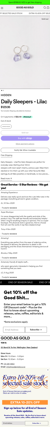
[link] (25, 384)
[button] (44, 7)
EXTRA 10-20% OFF (25, 402)
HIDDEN (6, 95)
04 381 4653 (9, 364)
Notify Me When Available (25, 150)
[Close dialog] (47, 369)
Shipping (13, 111)
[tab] (1, 90)
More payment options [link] (25, 144)
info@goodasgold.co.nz (15, 367)
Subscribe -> (36, 329)
